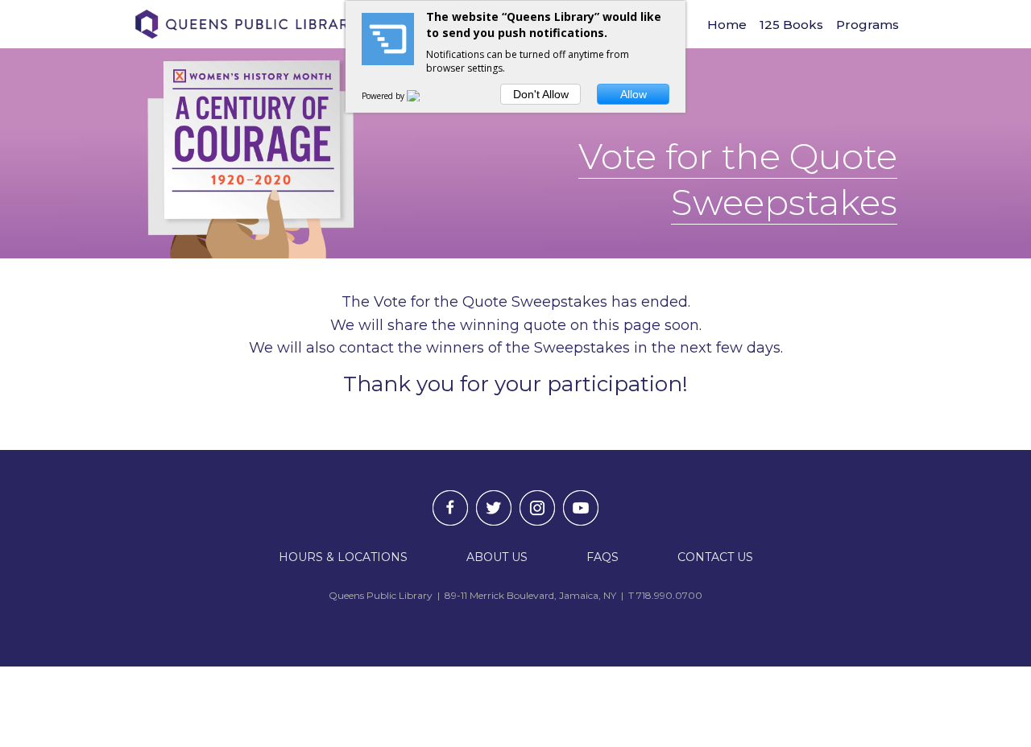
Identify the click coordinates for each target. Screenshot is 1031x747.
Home (727, 24)
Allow (633, 94)
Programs (867, 24)
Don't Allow (541, 94)
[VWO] (423, 95)
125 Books (791, 24)
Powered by (384, 95)
